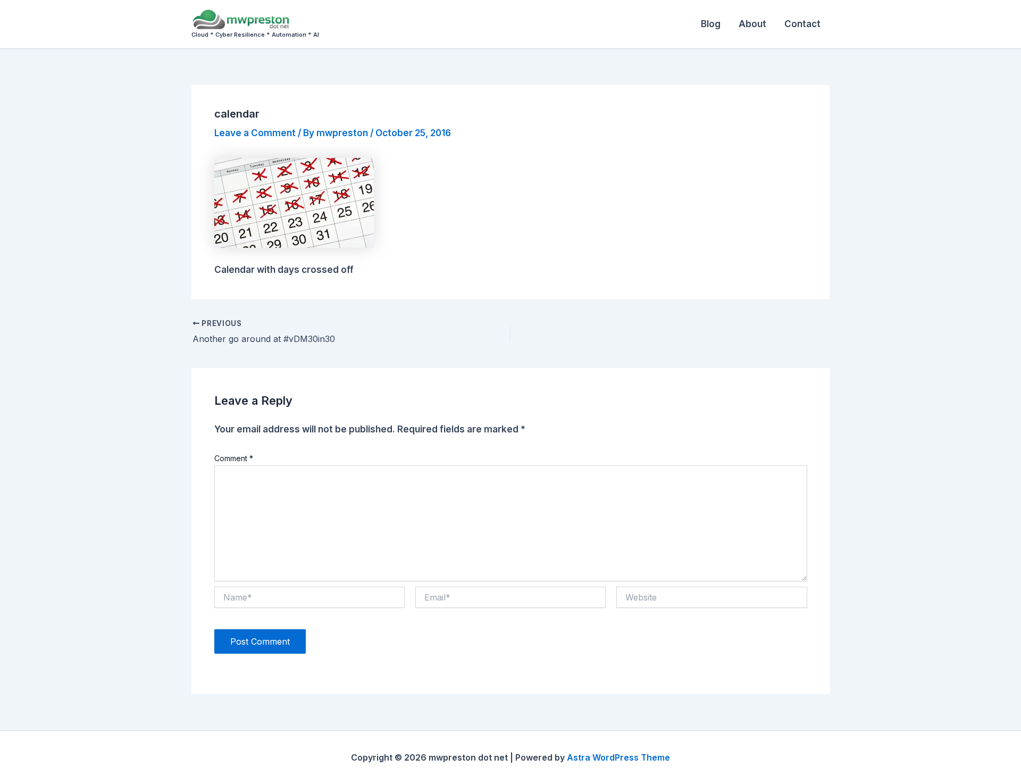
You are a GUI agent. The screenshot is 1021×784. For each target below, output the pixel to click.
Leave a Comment (255, 133)
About (752, 24)
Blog (711, 24)
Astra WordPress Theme (618, 757)
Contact (802, 24)
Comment (233, 458)
